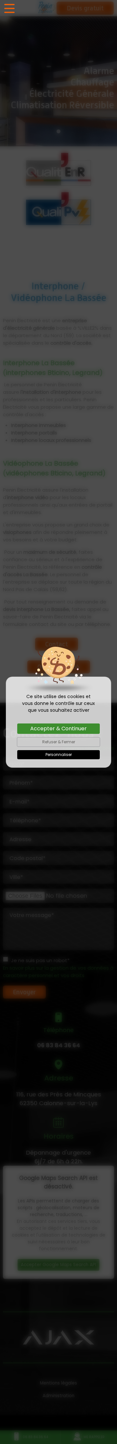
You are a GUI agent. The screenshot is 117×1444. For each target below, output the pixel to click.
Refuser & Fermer (58, 742)
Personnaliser (59, 754)
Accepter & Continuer (58, 728)
